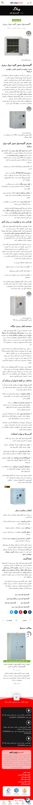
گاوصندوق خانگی (25, 779)
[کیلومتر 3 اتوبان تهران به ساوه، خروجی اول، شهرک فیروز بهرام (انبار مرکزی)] (28, 722)
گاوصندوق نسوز (18, 143)
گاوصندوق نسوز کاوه (10, 602)
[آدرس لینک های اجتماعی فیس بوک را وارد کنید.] (30, 612)
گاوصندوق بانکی (25, 784)
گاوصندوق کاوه (14, 13)
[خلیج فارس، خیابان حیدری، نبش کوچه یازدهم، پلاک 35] (28, 710)
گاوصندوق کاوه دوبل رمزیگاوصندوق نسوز (18, 598)
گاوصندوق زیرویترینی (24, 781)
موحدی (23, 28)
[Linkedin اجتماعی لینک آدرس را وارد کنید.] (16, 612)
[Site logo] (16, 2)
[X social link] (25, 612)
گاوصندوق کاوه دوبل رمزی (22, 594)
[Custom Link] (27, 800)
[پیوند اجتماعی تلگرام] (11, 612)
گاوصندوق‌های (26, 385)
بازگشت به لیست (16, 620)
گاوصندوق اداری (25, 777)
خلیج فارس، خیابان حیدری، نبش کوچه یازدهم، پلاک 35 (16, 715)
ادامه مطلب (16, 683)
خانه (22, 13)
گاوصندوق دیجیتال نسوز (12, 661)
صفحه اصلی (26, 772)
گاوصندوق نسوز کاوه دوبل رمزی (20, 607)
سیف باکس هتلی (23, 661)
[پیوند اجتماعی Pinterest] (20, 612)
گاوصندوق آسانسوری (24, 774)
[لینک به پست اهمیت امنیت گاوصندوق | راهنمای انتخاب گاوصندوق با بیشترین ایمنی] (16, 646)
